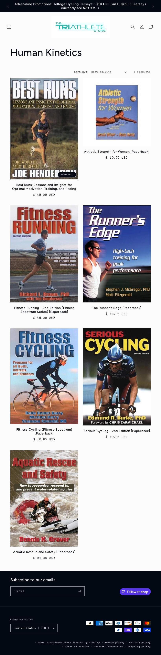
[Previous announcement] (8, 6)
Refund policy (115, 642)
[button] (8, 26)
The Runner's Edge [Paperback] (116, 308)
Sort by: (80, 71)
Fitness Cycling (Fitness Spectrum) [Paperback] (44, 431)
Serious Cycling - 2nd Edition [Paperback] (117, 431)
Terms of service (77, 646)
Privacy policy (140, 642)
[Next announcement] (153, 6)
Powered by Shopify (86, 642)
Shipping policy (139, 646)
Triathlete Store (59, 642)
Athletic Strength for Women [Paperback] (116, 151)
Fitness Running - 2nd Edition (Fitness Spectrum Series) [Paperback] (44, 310)
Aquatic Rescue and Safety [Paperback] (44, 552)
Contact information (108, 646)
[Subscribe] (79, 591)
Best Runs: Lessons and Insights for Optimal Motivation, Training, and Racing (44, 187)
